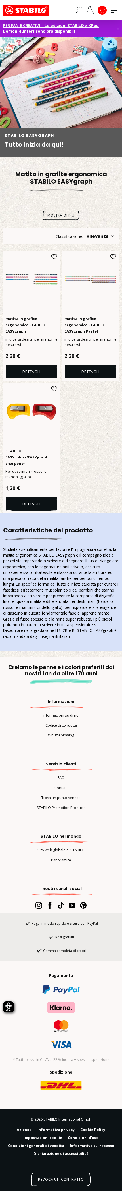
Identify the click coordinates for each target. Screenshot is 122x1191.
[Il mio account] (90, 10)
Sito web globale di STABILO (61, 849)
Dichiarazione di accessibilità (61, 1153)
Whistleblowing (61, 735)
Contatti (61, 787)
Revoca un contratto (61, 1179)
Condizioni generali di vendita (36, 1145)
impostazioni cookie (43, 1137)
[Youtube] (72, 905)
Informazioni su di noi (61, 715)
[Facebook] (50, 905)
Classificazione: (69, 236)
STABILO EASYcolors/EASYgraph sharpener (27, 457)
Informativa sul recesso (92, 1145)
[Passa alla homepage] (31, 10)
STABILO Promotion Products (61, 807)
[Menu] (114, 10)
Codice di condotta (61, 725)
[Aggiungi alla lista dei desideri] (54, 256)
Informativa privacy (56, 1129)
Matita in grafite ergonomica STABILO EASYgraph (25, 325)
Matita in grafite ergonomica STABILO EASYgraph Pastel (84, 325)
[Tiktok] (61, 905)
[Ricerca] (78, 9)
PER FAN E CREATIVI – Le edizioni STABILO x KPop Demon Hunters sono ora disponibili (51, 28)
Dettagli (31, 371)
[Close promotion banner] (118, 28)
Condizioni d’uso (83, 1137)
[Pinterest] (83, 905)
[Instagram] (38, 905)
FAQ (61, 777)
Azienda (24, 1129)
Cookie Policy (92, 1129)
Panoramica (61, 859)
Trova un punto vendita (61, 797)
